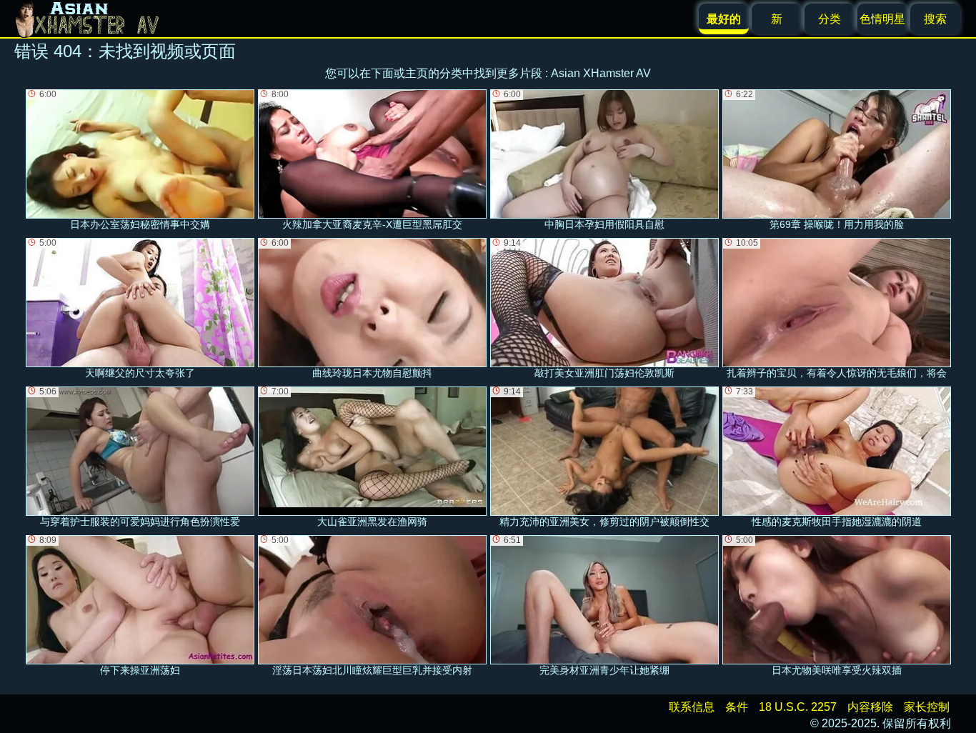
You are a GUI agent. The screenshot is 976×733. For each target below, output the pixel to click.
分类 (829, 19)
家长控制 (927, 707)
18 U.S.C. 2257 (798, 707)
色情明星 (882, 19)
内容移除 (870, 707)
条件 (736, 707)
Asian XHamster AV (601, 73)
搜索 (935, 19)
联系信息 (691, 707)
